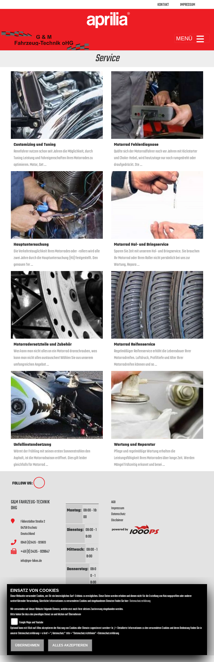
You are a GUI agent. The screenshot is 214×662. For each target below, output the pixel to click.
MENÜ (184, 38)
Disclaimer (117, 520)
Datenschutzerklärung (140, 601)
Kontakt (163, 5)
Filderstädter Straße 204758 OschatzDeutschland (33, 528)
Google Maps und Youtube (31, 622)
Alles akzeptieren (70, 645)
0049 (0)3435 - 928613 (33, 542)
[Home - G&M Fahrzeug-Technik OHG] (107, 20)
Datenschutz (118, 514)
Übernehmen (27, 645)
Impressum (187, 5)
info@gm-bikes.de (31, 561)
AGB (113, 502)
